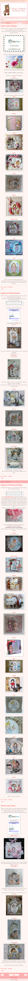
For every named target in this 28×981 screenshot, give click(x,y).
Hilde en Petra (14, 835)
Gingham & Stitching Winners (10, 293)
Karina (14, 195)
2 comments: (9, 476)
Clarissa (15, 446)
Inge (14, 96)
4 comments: (9, 968)
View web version (14, 977)
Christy (15, 918)
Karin (14, 173)
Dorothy (15, 429)
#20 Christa (14, 355)
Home (14, 974)
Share (2, 289)
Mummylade (14, 866)
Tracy (14, 758)
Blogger (16, 979)
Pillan (16, 323)
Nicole (14, 153)
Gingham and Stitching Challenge (11, 485)
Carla (14, 77)
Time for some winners (8, 805)
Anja (14, 238)
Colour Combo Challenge (9, 26)
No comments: (10, 287)
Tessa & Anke (14, 219)
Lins (14, 258)
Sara (14, 133)
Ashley (14, 675)
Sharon (14, 113)
